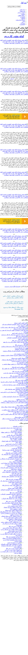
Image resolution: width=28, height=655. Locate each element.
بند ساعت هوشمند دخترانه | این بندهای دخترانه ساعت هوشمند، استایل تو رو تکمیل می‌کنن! (12, 540)
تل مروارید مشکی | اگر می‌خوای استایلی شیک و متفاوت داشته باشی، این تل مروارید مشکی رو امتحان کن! (14, 402)
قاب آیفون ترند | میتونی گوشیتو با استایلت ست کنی (15, 324)
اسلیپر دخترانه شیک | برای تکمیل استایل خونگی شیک (14, 407)
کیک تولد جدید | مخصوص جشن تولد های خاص (16, 389)
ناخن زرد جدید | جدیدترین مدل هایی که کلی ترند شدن (14, 334)
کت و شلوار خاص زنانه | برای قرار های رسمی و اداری (14, 327)
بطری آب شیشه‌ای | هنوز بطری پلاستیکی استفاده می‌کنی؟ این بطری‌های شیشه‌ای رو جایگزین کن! (11, 545)
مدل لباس (22, 9)
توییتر (10, 286)
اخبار (23, 21)
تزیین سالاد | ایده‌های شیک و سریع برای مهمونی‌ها (13, 308)
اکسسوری (22, 24)
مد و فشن (22, 11)
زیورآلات (23, 23)
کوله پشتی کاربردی (14, 36)
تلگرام (14, 286)
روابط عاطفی (21, 15)
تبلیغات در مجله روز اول (14, 6)
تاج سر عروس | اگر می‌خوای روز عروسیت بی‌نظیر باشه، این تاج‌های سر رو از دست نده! (11, 534)
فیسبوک (18, 286)
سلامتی (23, 14)
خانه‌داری (22, 17)
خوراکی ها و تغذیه (20, 20)
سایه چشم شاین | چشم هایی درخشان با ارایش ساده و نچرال (14, 302)
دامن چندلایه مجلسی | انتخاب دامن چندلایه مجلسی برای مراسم (13, 296)
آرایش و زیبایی (21, 12)
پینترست (7, 286)
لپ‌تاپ (12, 78)
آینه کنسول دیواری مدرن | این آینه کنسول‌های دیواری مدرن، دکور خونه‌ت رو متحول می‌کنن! (11, 551)
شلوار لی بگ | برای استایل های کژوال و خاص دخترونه (14, 381)
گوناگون (23, 18)
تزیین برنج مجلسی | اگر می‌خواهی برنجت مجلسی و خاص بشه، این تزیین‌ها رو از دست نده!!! (11, 523)
